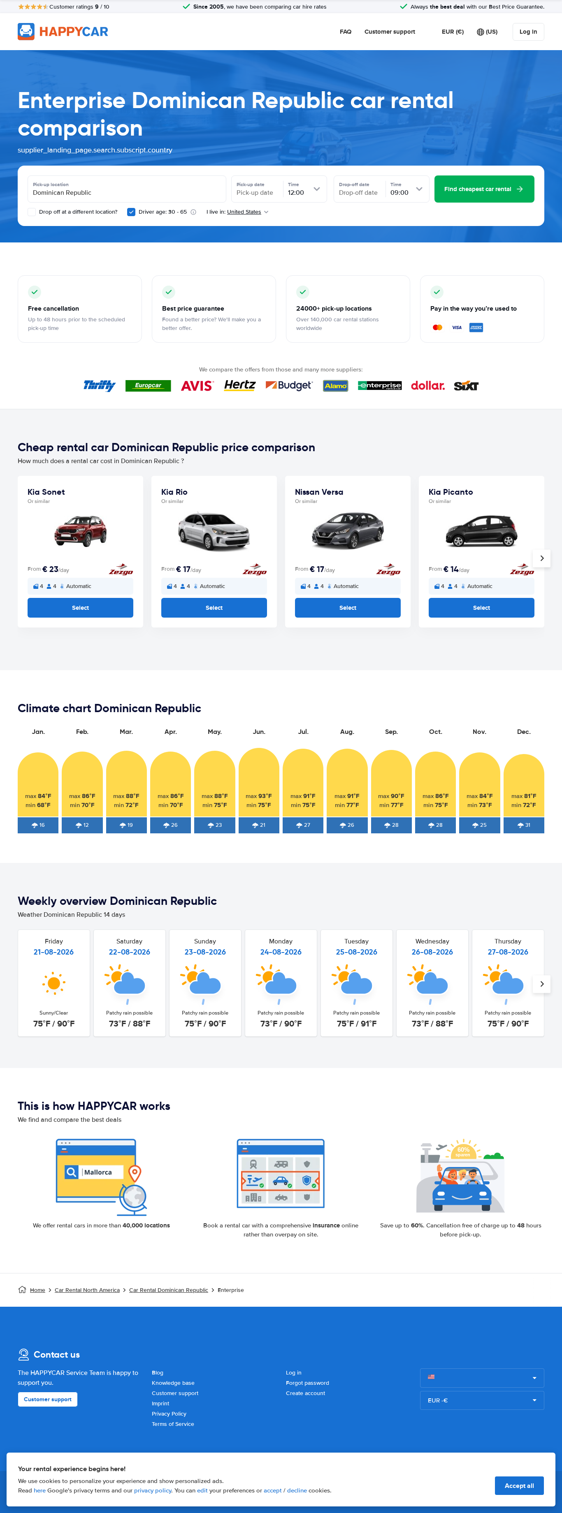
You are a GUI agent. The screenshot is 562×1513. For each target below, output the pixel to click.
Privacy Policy (169, 1413)
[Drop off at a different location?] (32, 212)
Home (37, 1290)
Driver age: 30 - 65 (163, 211)
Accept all (519, 1485)
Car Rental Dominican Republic (168, 1290)
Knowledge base (173, 1382)
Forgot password (307, 1382)
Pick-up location (51, 184)
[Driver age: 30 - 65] (131, 212)
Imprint (160, 1403)
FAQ (345, 31)
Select (80, 607)
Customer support (390, 31)
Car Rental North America (87, 1290)
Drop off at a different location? (77, 211)
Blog (157, 1372)
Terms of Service (173, 1424)
